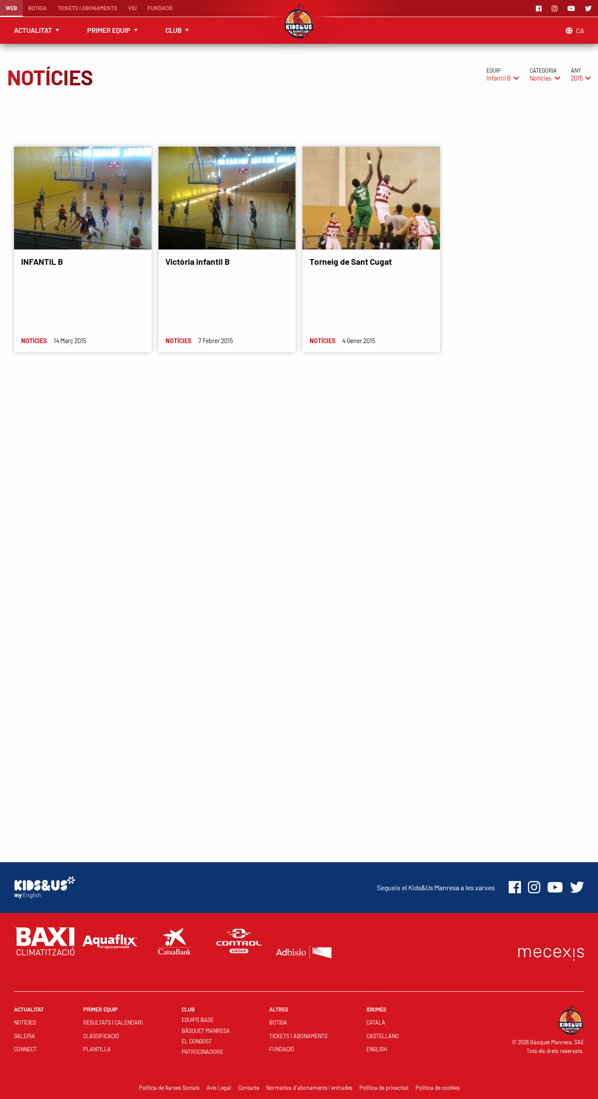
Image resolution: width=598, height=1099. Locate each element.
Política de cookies (437, 1087)
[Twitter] (589, 8)
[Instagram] (556, 8)
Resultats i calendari (113, 1022)
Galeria (24, 1035)
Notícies (25, 1022)
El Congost (197, 1041)
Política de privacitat (383, 1087)
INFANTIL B (42, 261)
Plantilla (97, 1049)
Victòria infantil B (197, 261)
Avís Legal (219, 1087)
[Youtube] (572, 8)
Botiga (37, 7)
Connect (25, 1049)
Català (375, 1022)
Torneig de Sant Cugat (351, 261)
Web (11, 7)
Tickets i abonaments (87, 7)
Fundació (160, 7)
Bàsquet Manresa (206, 1030)
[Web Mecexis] (551, 952)
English (376, 1049)
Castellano (382, 1035)
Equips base (198, 1019)
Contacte (248, 1087)
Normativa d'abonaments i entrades (309, 1087)
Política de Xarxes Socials (169, 1087)
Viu (132, 7)
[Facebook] (540, 8)
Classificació (101, 1035)
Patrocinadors (202, 1051)
